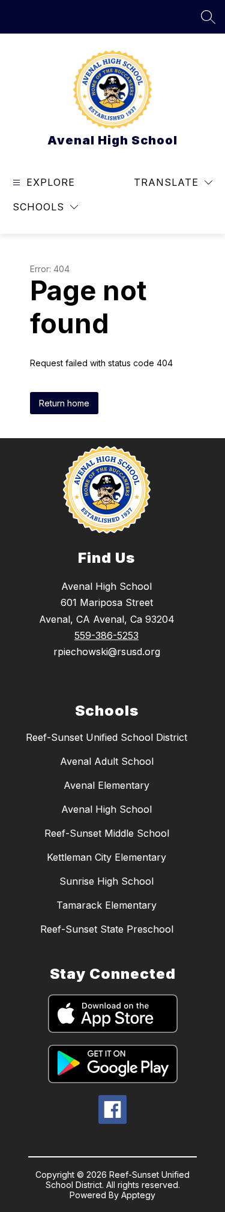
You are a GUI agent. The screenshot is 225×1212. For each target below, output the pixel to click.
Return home (64, 403)
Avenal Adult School (107, 761)
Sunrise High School (106, 881)
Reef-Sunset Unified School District (106, 737)
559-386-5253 (106, 635)
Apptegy (138, 1195)
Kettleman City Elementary (106, 857)
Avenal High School (106, 809)
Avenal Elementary (106, 785)
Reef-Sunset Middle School (106, 833)
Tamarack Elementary (106, 905)
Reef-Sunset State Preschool (106, 929)
